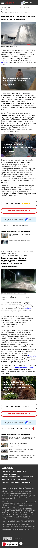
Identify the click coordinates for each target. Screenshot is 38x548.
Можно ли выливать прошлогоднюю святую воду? (18, 146)
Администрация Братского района (13, 294)
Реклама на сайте (19, 471)
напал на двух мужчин (24, 367)
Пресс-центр (28, 477)
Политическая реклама (11, 477)
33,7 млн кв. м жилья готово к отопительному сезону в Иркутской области (20, 445)
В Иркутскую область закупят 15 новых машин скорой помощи (21, 450)
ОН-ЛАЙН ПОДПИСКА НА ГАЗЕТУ (14, 479)
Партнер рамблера (18, 538)
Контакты (6, 471)
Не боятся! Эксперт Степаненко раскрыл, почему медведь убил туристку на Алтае (18, 386)
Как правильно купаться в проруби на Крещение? (16, 79)
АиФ (15, 47)
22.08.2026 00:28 (6, 251)
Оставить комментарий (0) (19, 211)
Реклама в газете (9, 474)
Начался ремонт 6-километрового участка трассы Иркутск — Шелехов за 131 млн (22, 456)
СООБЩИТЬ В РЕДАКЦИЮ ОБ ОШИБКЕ (16, 482)
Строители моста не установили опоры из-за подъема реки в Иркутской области (22, 437)
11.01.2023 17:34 (6, 8)
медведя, (32, 356)
